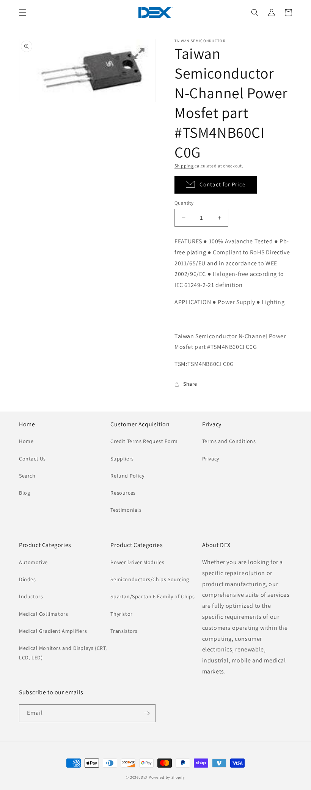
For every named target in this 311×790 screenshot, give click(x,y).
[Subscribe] (146, 713)
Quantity (183, 203)
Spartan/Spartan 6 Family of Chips (152, 596)
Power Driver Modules (137, 562)
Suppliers (122, 458)
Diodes (27, 579)
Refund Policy (127, 475)
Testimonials (125, 509)
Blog (24, 492)
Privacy (210, 458)
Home (26, 441)
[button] (22, 12)
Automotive (33, 562)
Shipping (184, 166)
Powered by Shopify (167, 777)
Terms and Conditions (229, 441)
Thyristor (121, 613)
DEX (144, 777)
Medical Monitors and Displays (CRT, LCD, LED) (63, 653)
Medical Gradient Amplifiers (53, 631)
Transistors (124, 631)
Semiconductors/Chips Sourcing (149, 579)
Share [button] (190, 383)
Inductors (31, 596)
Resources (122, 492)
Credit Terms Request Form (143, 441)
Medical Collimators (43, 613)
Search (27, 475)
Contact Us (32, 458)
